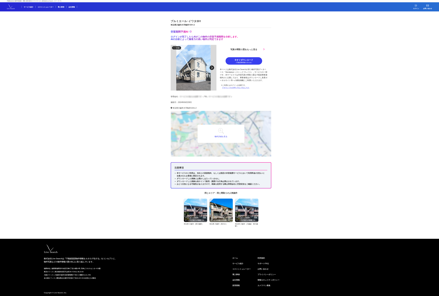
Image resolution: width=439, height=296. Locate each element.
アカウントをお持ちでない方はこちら (235, 88)
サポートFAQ (263, 263)
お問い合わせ (263, 269)
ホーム (235, 258)
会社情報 (71, 7)
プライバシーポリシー (267, 274)
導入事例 (61, 7)
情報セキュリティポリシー (269, 280)
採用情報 (236, 285)
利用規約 (261, 258)
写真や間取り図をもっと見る (243, 49)
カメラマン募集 (264, 285)
